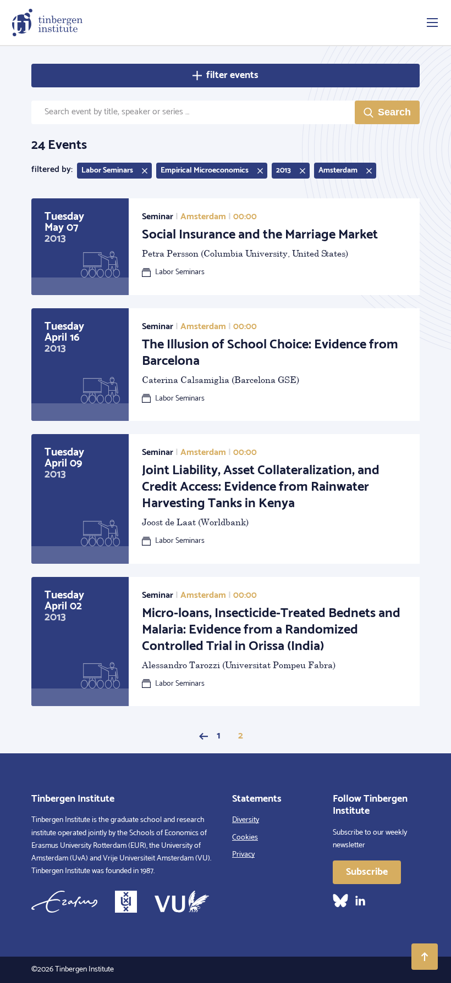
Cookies (245, 837)
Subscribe (367, 872)
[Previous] (203, 736)
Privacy (243, 854)
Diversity (245, 820)
